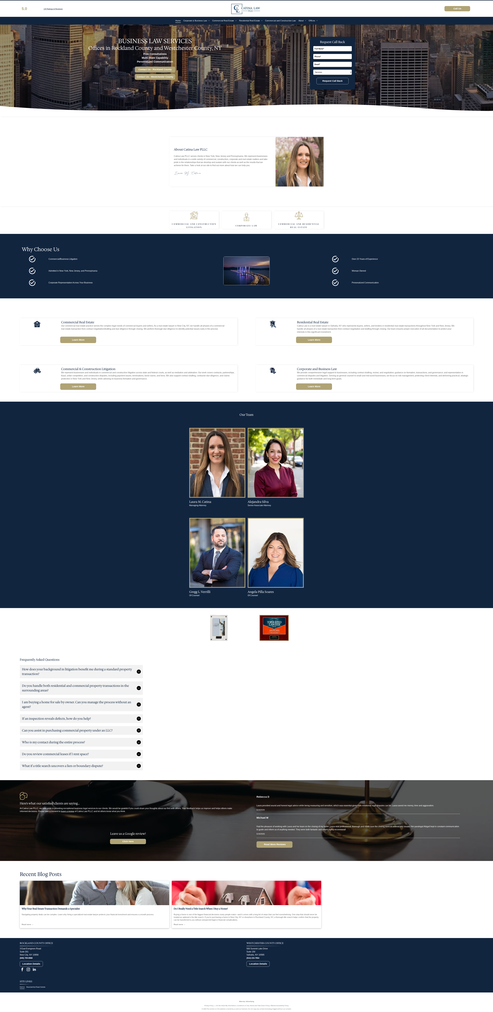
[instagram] (28, 970)
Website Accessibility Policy (280, 1005)
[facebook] (22, 970)
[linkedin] (34, 970)
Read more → (27, 924)
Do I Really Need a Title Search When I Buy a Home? (201, 908)
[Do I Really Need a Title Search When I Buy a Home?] (246, 893)
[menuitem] (178, 21)
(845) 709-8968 (26, 958)
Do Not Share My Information (226, 1005)
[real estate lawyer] (94, 893)
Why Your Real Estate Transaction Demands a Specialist (51, 908)
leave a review (67, 811)
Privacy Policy (209, 1005)
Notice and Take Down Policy (259, 1005)
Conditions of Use (243, 1005)
